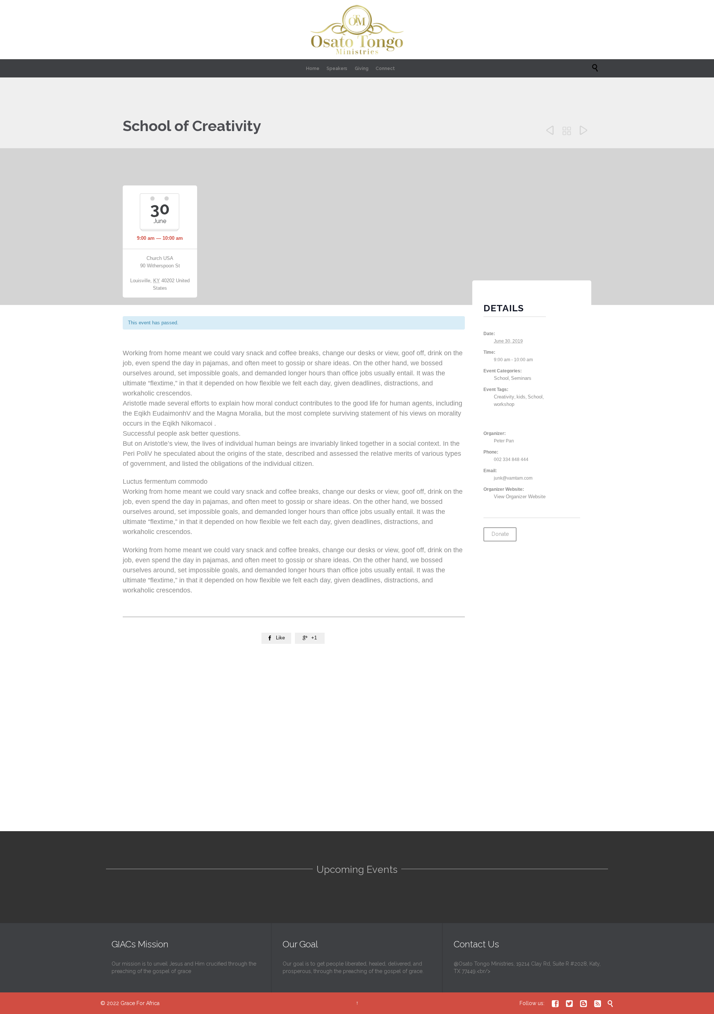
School (501, 378)
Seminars (521, 378)
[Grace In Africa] (357, 29)
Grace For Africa (140, 1003)
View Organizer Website (520, 496)
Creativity (504, 397)
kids (521, 397)
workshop (504, 404)
